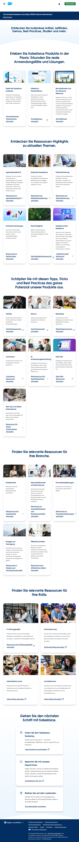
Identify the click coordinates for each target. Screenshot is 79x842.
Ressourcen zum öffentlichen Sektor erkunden (38, 567)
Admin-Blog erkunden (15, 699)
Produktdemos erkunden (36, 120)
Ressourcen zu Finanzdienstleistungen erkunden (65, 513)
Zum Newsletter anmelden (35, 806)
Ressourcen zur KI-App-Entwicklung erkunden (38, 378)
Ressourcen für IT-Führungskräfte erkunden (19, 646)
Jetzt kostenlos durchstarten (36, 749)
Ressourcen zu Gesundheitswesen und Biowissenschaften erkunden (38, 511)
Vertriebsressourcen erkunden (13, 330)
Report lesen (7, 17)
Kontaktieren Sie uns (33, 781)
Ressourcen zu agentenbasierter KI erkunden (13, 198)
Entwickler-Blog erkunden (54, 647)
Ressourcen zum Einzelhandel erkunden (12, 513)
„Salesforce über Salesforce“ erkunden (62, 256)
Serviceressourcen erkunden (38, 330)
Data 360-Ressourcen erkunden (60, 378)
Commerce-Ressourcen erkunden (10, 378)
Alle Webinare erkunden (61, 120)
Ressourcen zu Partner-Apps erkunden (11, 256)
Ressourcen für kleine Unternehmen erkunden (11, 428)
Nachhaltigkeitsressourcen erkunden (41, 257)
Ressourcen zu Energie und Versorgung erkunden (14, 567)
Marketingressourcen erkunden (64, 330)
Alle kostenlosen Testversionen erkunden (12, 118)
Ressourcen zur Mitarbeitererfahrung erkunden (39, 198)
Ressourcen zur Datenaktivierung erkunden (62, 198)
